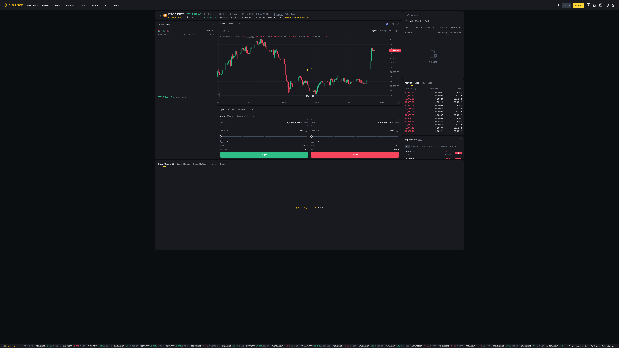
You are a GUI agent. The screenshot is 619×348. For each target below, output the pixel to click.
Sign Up (578, 5)
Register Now (310, 207)
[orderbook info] (212, 96)
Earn (82, 5)
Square (94, 5)
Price (223, 122)
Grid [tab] (427, 21)
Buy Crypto (32, 5)
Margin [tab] (418, 21)
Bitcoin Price (173, 17)
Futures (70, 5)
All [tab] (411, 21)
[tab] (222, 24)
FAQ (420, 139)
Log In (567, 5)
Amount (225, 130)
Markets (46, 5)
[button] (306, 121)
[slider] (264, 136)
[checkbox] (224, 141)
